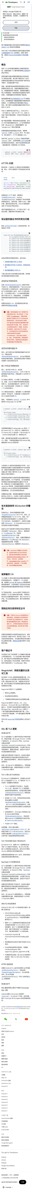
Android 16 (4, 1096)
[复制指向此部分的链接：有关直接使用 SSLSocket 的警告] (5, 509)
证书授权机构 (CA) (17, 99)
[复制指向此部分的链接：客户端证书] (14, 651)
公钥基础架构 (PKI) (7, 53)
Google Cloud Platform (8, 1165)
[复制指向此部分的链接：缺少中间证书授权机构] (21, 366)
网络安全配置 (13, 305)
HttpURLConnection (8, 197)
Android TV (4, 1086)
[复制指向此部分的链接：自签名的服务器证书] (19, 349)
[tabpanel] (16, 185)
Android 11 (4, 1111)
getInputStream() (11, 226)
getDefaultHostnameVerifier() (16, 557)
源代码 (3, 1037)
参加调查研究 (5, 1146)
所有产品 (3, 1168)
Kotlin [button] (5, 178)
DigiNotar (20, 582)
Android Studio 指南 (7, 1118)
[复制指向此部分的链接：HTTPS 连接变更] (14, 964)
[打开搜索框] (21, 2)
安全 (2, 1034)
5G (2, 1067)
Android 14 (4, 1102)
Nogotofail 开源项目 (14, 719)
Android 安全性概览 (15, 55)
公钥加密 (26, 71)
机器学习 (3, 1056)
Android (3, 1028)
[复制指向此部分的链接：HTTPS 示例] (15, 164)
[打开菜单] (3, 2)
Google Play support (7, 1143)
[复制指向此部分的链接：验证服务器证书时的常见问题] (3, 222)
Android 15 (4, 1099)
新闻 (2, 1040)
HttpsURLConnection (9, 515)
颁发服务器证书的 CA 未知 (13, 262)
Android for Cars (6, 1083)
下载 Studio (4, 1127)
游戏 (2, 1053)
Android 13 (4, 1105)
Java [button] (13, 178)
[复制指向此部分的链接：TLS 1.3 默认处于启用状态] (21, 775)
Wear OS (3, 1077)
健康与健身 (4, 1059)
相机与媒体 (4, 1061)
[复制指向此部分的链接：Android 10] (12, 733)
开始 (16, 28)
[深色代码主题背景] (27, 150)
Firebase (3, 1163)
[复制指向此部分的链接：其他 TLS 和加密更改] (18, 904)
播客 (2, 1045)
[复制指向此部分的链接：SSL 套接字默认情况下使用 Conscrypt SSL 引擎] (9, 990)
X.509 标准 (24, 141)
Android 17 (4, 1094)
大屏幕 (3, 1075)
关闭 (16, 22)
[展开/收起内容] (4, 41)
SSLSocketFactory (8, 537)
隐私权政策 (4, 1064)
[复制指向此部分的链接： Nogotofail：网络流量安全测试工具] (10, 673)
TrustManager (15, 316)
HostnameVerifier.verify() (18, 561)
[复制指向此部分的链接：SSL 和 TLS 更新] (18, 729)
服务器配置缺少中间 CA (12, 270)
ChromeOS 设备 (6, 1080)
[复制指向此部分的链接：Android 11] (12, 984)
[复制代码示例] (29, 150)
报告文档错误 (5, 1140)
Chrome (3, 1160)
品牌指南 (16, 1175)
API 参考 (3, 1124)
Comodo (11, 582)
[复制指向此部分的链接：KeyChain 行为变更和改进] (22, 862)
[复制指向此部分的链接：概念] (7, 65)
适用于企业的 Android (7, 1031)
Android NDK (5, 1130)
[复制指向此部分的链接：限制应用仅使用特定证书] (26, 609)
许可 (10, 1175)
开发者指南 (4, 1121)
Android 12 (4, 1108)
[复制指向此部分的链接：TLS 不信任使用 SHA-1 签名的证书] (27, 841)
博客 (2, 1043)
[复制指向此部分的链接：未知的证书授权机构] (19, 281)
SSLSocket (8, 523)
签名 (26, 103)
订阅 (22, 1182)
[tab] (5, 178)
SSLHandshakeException (13, 285)
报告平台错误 (5, 1137)
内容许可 (18, 1006)
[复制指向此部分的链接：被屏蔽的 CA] (15, 574)
